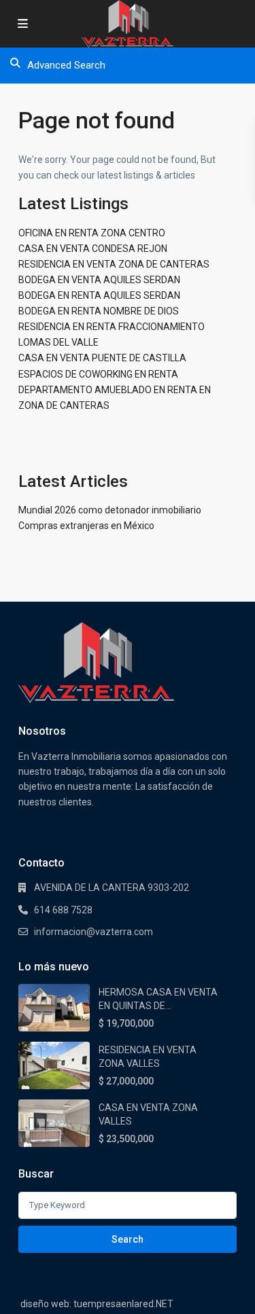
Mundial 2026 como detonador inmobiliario (109, 510)
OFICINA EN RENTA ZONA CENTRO (91, 232)
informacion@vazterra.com (93, 931)
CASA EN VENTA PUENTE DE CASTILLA (102, 357)
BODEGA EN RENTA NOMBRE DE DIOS (98, 311)
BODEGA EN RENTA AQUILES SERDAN (99, 295)
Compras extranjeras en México (86, 525)
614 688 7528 (63, 910)
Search (127, 1239)
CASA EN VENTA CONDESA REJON (92, 248)
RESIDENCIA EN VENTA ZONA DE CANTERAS (113, 264)
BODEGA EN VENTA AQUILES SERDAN (99, 279)
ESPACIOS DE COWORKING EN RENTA (98, 374)
